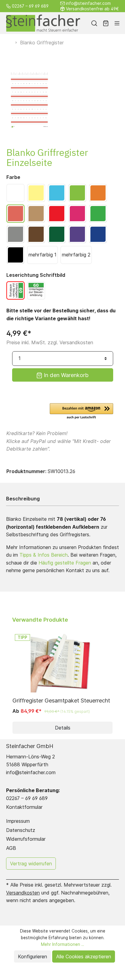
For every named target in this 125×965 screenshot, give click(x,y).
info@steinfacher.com (88, 3)
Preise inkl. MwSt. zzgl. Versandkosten (49, 342)
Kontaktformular (24, 807)
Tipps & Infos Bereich (43, 555)
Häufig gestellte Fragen (65, 563)
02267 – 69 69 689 (30, 6)
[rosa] (15, 213)
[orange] (98, 193)
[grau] (15, 234)
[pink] (77, 213)
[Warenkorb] (105, 23)
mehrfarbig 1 (42, 255)
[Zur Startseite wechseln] (43, 23)
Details (62, 728)
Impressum (18, 821)
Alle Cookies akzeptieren (83, 956)
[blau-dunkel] (98, 234)
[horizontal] (36, 290)
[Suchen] (94, 23)
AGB (11, 848)
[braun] (36, 234)
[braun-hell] (36, 213)
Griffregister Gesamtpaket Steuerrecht (61, 700)
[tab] (61, 498)
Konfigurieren (32, 956)
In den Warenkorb (65, 375)
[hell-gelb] (36, 193)
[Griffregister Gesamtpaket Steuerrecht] (62, 662)
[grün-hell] (77, 193)
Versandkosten (23, 893)
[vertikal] (15, 290)
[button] (81, 411)
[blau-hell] (57, 193)
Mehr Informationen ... (62, 944)
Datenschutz (20, 830)
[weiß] (15, 193)
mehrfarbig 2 (76, 255)
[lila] (77, 234)
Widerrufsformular (26, 839)
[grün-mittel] (98, 213)
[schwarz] (15, 255)
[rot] (57, 213)
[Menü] (117, 23)
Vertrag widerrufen (31, 863)
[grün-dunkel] (57, 234)
